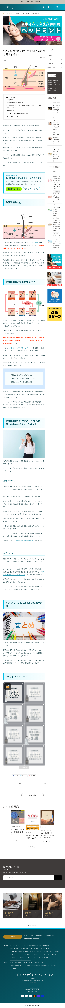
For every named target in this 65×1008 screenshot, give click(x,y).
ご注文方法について (33, 945)
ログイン (19, 954)
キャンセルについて (37, 948)
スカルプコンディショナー (50, 935)
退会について (55, 954)
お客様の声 (50, 63)
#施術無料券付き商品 (54, 80)
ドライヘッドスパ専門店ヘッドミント (18, 962)
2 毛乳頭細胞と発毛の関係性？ (14, 102)
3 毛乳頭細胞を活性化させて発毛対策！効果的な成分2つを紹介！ (24, 105)
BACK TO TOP (32, 925)
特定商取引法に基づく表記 (35, 951)
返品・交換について (27, 948)
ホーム (11, 945)
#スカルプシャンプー (54, 82)
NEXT (45, 783)
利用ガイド (16, 945)
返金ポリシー (13, 954)
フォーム (21, 872)
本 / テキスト (36, 938)
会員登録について (23, 945)
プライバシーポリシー (48, 951)
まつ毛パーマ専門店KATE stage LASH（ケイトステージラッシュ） (25, 965)
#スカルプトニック (53, 88)
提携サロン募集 (25, 957)
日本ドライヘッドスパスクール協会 (36, 962)
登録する (57, 877)
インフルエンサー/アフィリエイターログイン (20, 959)
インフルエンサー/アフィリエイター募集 (38, 957)
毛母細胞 (34, 242)
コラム (49, 59)
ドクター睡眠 (13, 968)
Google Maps (33, 982)
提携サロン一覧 (51, 67)
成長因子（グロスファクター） (20, 348)
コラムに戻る (32, 795)
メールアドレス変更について (44, 954)
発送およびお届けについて (16, 948)
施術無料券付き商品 (28, 935)
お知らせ (49, 55)
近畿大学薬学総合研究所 (24, 540)
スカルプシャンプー (38, 935)
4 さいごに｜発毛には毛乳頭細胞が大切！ (17, 113)
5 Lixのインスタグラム (12, 116)
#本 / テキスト (52, 90)
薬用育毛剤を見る (14, 189)
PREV (19, 783)
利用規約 (27, 951)
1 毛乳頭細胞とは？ (11, 100)
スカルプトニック (28, 938)
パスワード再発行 (32, 954)
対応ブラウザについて (48, 948)
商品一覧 (13, 936)
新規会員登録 (24, 954)
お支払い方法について (44, 945)
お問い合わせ (21, 951)
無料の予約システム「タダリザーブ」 (49, 965)
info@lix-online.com (34, 988)
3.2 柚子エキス (11, 110)
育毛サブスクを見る (31, 189)
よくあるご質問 (13, 951)
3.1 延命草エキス (12, 107)
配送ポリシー (57, 951)
